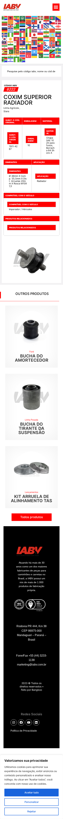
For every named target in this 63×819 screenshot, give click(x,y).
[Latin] (28, 38)
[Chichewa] (23, 22)
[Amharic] (17, 17)
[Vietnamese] (52, 55)
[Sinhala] (17, 51)
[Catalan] (11, 22)
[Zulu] (23, 59)
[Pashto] (58, 43)
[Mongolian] (34, 43)
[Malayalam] (11, 43)
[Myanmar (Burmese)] (40, 43)
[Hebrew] (40, 30)
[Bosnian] (58, 17)
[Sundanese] (46, 51)
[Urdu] (40, 55)
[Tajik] (5, 55)
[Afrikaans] (5, 17)
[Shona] (5, 51)
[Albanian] (11, 17)
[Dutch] (5, 26)
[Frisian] (46, 26)
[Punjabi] (23, 47)
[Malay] (5, 43)
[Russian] (34, 47)
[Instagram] (13, 722)
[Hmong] (52, 30)
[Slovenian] (28, 51)
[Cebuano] (17, 22)
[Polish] (11, 47)
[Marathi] (28, 43)
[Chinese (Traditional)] (34, 22)
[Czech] (52, 22)
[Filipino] (28, 26)
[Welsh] (58, 55)
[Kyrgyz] (17, 38)
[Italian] (28, 34)
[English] (11, 26)
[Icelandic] (5, 34)
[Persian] (5, 47)
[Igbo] (11, 34)
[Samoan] (40, 47)
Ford (31, 351)
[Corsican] (40, 22)
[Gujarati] (17, 30)
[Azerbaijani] (34, 17)
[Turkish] (28, 55)
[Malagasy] (58, 38)
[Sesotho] (58, 47)
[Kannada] (46, 34)
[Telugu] (17, 55)
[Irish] (23, 34)
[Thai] (23, 55)
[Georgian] (58, 26)
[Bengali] (52, 17)
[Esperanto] (17, 26)
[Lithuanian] (40, 38)
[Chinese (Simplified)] (28, 22)
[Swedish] (58, 51)
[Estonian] (23, 26)
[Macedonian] (52, 38)
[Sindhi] (11, 51)
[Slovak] (23, 51)
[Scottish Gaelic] (46, 47)
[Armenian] (28, 17)
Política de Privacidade (23, 730)
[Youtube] (29, 722)
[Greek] (11, 30)
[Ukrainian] (34, 55)
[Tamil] (11, 55)
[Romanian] (28, 47)
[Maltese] (17, 43)
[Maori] (23, 43)
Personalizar (31, 801)
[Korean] (5, 38)
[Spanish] (40, 51)
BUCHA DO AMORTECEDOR (31, 358)
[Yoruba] (17, 59)
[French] (40, 26)
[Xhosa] (5, 59)
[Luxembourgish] (46, 38)
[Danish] (58, 22)
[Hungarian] (58, 30)
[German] (5, 30)
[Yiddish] (11, 59)
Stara (6, 111)
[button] (56, 7)
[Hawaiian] (34, 30)
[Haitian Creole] (23, 30)
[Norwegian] (52, 43)
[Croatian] (46, 22)
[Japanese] (34, 34)
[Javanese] (40, 34)
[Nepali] (46, 43)
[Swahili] (52, 51)
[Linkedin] (36, 722)
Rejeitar (31, 811)
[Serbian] (52, 47)
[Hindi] (46, 30)
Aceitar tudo (31, 792)
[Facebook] (21, 722)
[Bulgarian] (5, 22)
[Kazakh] (52, 34)
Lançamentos (31, 492)
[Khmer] (58, 34)
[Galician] (52, 26)
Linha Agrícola (11, 108)
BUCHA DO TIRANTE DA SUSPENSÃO (31, 428)
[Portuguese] (17, 47)
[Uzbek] (46, 55)
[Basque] (40, 17)
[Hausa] (28, 30)
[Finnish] (34, 26)
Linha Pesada (31, 419)
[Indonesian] (17, 34)
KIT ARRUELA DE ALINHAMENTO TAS (31, 498)
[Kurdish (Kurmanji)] (11, 38)
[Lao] (23, 38)
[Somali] (34, 51)
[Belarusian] (46, 17)
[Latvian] (34, 38)
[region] (31, 787)
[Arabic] (23, 17)
